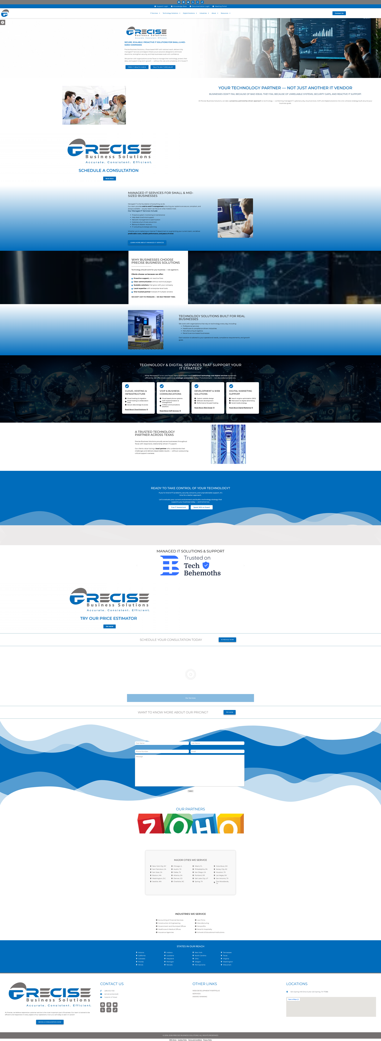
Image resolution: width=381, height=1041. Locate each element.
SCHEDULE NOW (227, 639)
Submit (191, 791)
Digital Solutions (189, 13)
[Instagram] (197, 2)
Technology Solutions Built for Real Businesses (212, 317)
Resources (224, 13)
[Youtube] (188, 2)
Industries (203, 13)
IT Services (154, 13)
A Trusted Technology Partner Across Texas (155, 433)
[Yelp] (192, 2)
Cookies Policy (182, 1040)
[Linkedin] (183, 2)
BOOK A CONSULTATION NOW (49, 1022)
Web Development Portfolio (206, 991)
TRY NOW (229, 712)
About (214, 13)
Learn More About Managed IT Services (147, 242)
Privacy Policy (207, 1040)
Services (196, 994)
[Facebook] (178, 2)
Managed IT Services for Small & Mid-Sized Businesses (160, 194)
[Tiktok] (202, 2)
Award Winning (199, 997)
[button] (137, 566)
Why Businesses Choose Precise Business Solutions (155, 261)
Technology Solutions (170, 13)
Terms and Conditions (195, 1040)
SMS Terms (173, 1040)
